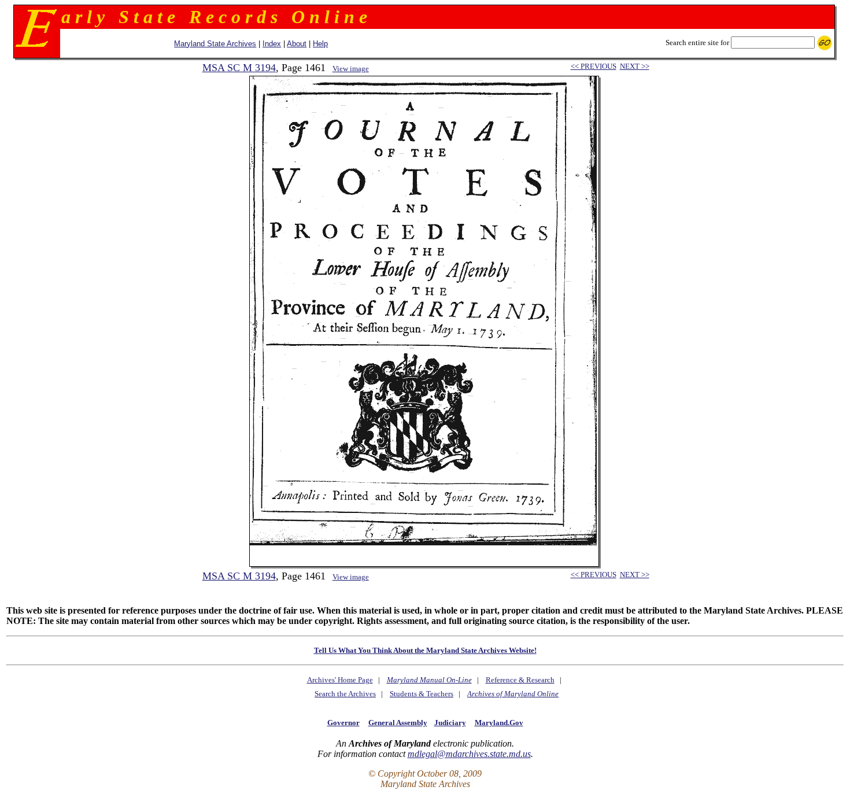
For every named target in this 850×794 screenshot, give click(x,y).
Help (320, 43)
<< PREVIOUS (593, 66)
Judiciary (450, 722)
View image (350, 68)
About (296, 43)
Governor (343, 722)
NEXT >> (634, 66)
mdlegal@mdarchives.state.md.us (469, 754)
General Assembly (397, 722)
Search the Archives (345, 693)
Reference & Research (520, 679)
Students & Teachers (421, 693)
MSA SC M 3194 (239, 67)
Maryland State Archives (215, 43)
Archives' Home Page (340, 679)
